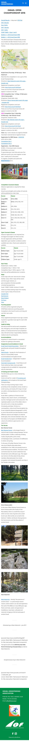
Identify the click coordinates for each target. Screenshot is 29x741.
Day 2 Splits (4, 25)
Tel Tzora (3, 300)
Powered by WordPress (14, 737)
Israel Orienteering (7, 3)
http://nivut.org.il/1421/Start (13, 126)
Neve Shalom (5, 298)
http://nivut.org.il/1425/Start (13, 87)
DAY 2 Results (5, 23)
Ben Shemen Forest (6, 430)
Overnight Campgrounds (8, 363)
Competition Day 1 (6, 141)
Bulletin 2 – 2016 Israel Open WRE (10, 35)
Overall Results (5, 20)
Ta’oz (2, 302)
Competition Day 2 (6, 143)
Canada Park (4, 294)
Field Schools (4, 352)
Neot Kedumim (5, 599)
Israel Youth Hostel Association (10, 346)
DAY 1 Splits (4, 30)
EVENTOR (21, 137)
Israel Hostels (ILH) (6, 359)
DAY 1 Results (5, 27)
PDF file (20, 20)
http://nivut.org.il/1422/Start (13, 107)
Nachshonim (4, 296)
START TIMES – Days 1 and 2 (9, 32)
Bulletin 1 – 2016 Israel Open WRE (10, 37)
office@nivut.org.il (11, 701)
